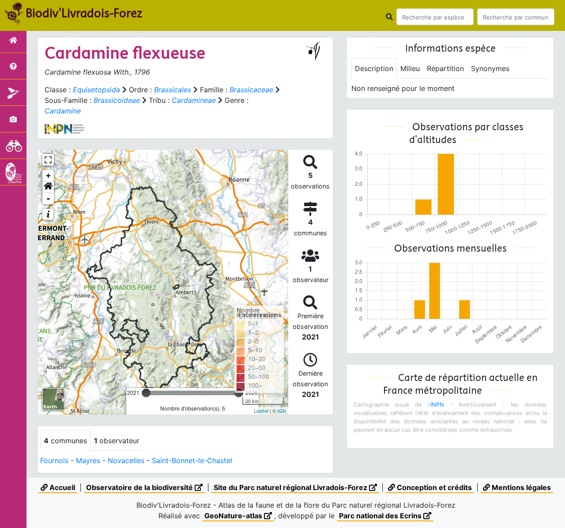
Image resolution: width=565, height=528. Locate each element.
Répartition (445, 68)
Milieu (410, 68)
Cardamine (63, 110)
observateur (116, 440)
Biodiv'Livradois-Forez (84, 13)
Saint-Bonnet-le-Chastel (192, 460)
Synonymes (490, 68)
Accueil (61, 487)
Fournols (54, 460)
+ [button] (48, 175)
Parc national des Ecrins (381, 515)
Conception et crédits (433, 487)
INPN (437, 404)
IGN (281, 410)
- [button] (48, 198)
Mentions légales (520, 487)
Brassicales (172, 89)
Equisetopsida (96, 89)
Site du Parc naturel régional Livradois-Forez (291, 487)
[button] (48, 187)
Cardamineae (194, 100)
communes (65, 440)
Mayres (88, 460)
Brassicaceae (251, 89)
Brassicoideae (117, 100)
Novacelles (126, 460)
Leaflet (261, 410)
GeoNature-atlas (234, 515)
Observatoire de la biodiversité (140, 487)
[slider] (146, 392)
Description (374, 68)
